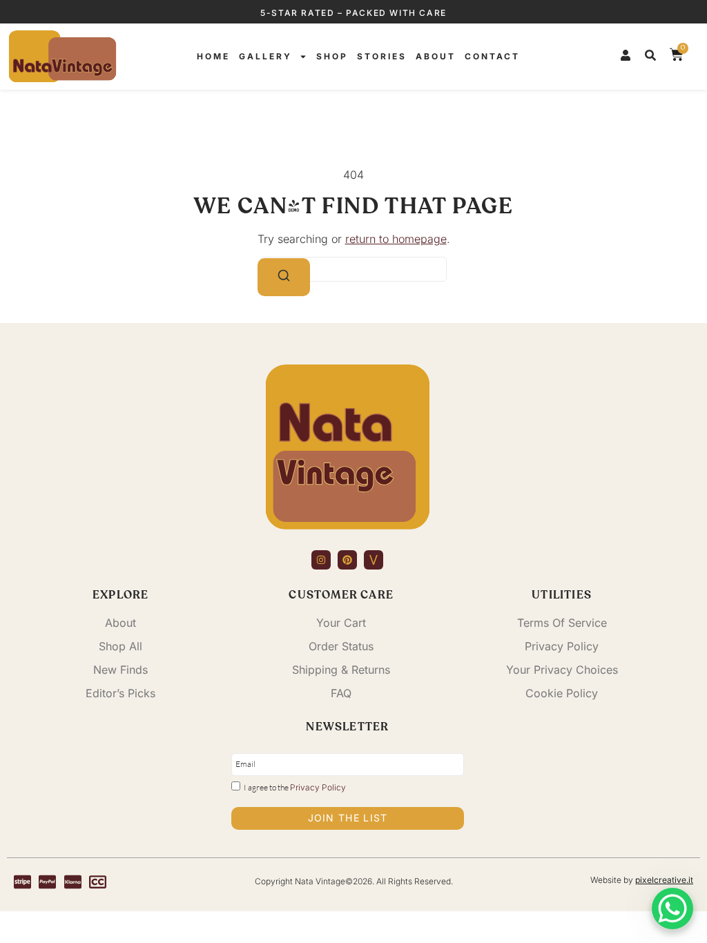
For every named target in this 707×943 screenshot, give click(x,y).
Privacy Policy (318, 787)
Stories (382, 56)
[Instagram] (321, 560)
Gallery (265, 56)
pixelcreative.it (664, 880)
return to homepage (396, 239)
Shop (332, 56)
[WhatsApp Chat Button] (672, 908)
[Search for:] (353, 269)
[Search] (284, 277)
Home (213, 56)
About (436, 56)
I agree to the (295, 787)
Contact (492, 56)
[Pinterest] (347, 560)
